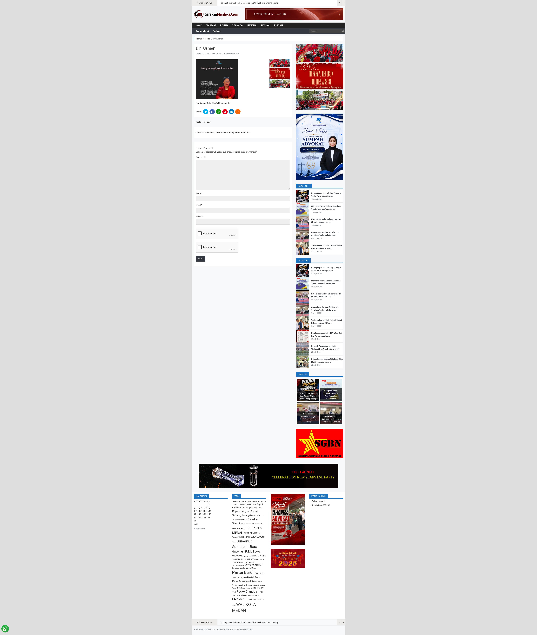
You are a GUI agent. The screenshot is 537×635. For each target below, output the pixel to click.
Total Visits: (317, 505)
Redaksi (217, 31)
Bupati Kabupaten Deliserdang (251, 508)
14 (205, 511)
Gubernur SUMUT (243, 551)
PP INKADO (259, 592)
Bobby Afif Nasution (253, 501)
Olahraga (211, 25)
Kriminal (278, 25)
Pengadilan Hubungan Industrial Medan (251, 585)
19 (200, 514)
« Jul (196, 524)
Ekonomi (265, 25)
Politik (224, 25)
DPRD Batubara (246, 524)
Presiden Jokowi (253, 595)
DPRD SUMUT (250, 533)
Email (199, 205)
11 (197, 511)
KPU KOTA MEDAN (249, 559)
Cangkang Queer (257, 516)
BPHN (242, 504)
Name (199, 193)
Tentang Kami (202, 31)
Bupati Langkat (241, 511)
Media (207, 39)
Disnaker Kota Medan (239, 520)
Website (199, 216)
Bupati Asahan (250, 504)
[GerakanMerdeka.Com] (216, 14)
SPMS (234, 605)
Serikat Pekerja (254, 600)
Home (199, 25)
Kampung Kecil (246, 556)
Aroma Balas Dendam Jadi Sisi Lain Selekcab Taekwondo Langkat (331, 419)
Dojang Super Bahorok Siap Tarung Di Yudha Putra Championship (249, 3)
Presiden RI (240, 599)
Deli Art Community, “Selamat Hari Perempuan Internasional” (223, 132)
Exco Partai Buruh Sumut (251, 537)
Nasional (252, 25)
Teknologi (237, 25)
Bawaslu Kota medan (239, 501)
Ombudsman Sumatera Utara (244, 568)
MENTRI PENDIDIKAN (253, 565)
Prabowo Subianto (240, 595)
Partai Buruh (243, 572)
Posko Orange (246, 591)
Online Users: (318, 501)
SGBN (262, 600)
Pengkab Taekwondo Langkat (242, 588)
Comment (200, 157)
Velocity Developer (246, 629)
